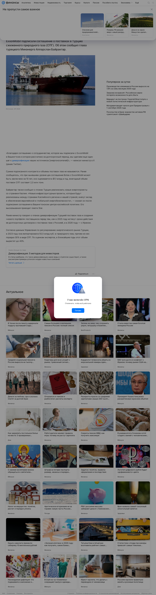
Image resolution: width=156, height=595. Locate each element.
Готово (78, 310)
